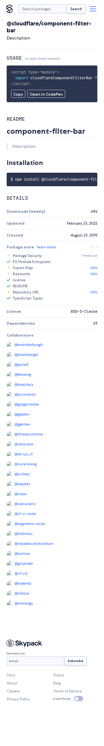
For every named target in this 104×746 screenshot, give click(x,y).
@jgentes (22, 424)
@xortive (22, 553)
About (12, 683)
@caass (20, 493)
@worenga (23, 603)
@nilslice (21, 593)
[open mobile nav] (92, 8)
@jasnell (21, 364)
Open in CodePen (46, 94)
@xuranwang (25, 463)
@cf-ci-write (25, 513)
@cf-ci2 (20, 573)
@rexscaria (23, 444)
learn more (46, 247)
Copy (18, 94)
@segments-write (29, 523)
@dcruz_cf (23, 453)
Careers (13, 691)
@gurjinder (23, 563)
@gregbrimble (26, 404)
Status (58, 675)
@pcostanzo (24, 394)
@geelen (21, 414)
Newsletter (16, 653)
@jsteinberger (26, 354)
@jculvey (22, 473)
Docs (11, 675)
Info (93, 268)
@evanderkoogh (28, 344)
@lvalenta (22, 583)
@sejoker (22, 483)
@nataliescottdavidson (34, 543)
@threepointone (28, 434)
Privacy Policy (18, 699)
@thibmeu (23, 533)
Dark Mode (62, 699)
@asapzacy (23, 384)
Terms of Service (67, 691)
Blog (57, 683)
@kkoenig (22, 374)
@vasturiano (24, 503)
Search (76, 9)
